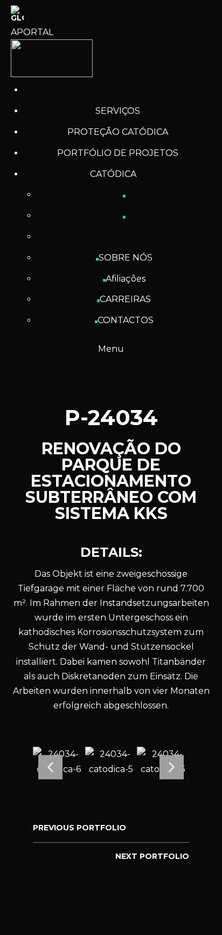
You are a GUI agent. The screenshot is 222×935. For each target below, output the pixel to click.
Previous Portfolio (79, 827)
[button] (50, 767)
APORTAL (32, 32)
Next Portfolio (152, 856)
